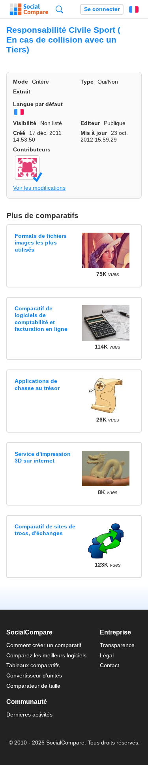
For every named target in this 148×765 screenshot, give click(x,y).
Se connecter (102, 9)
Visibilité (24, 123)
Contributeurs (32, 149)
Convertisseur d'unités (34, 675)
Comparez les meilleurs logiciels (46, 655)
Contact (109, 665)
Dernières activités (29, 714)
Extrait (21, 91)
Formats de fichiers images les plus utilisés (41, 243)
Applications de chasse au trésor (37, 384)
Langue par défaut (38, 104)
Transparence (117, 645)
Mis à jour (94, 133)
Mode (20, 81)
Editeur (90, 123)
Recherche (59, 9)
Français (134, 9)
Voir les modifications (39, 188)
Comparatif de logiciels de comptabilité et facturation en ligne (41, 318)
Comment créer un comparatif (43, 645)
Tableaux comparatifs (33, 665)
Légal (107, 655)
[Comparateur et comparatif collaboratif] (29, 9)
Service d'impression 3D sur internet (43, 457)
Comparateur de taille (33, 686)
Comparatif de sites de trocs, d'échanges (45, 529)
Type (87, 81)
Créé (19, 133)
